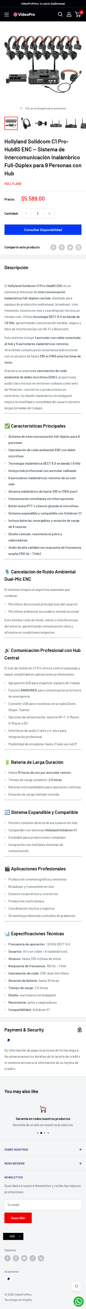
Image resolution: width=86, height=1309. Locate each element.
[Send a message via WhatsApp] (78, 1301)
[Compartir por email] (78, 247)
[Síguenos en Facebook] (7, 1258)
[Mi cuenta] (69, 14)
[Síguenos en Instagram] (16, 1258)
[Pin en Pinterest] (62, 247)
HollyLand (12, 184)
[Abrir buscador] (60, 14)
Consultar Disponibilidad (43, 229)
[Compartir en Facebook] (53, 247)
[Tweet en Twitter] (70, 247)
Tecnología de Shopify (18, 1299)
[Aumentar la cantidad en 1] (49, 213)
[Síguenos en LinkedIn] (41, 1258)
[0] (78, 14)
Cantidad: (11, 213)
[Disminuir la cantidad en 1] (26, 213)
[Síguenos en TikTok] (33, 1258)
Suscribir (18, 1218)
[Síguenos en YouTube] (24, 1258)
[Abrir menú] (6, 14)
